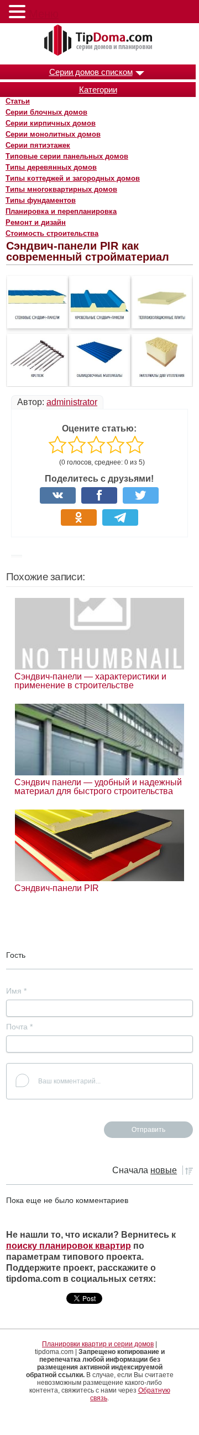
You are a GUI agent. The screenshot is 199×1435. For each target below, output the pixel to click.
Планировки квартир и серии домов (98, 1344)
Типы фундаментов (41, 200)
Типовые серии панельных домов (67, 156)
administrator (71, 402)
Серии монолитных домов (53, 134)
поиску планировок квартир (68, 1245)
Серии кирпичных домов (51, 123)
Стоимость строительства (52, 233)
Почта (19, 1026)
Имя (16, 990)
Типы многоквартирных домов (61, 189)
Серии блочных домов (46, 112)
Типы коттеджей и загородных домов (73, 178)
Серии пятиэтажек (38, 145)
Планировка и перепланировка (61, 211)
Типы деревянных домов (51, 167)
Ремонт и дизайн (36, 222)
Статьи (18, 101)
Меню (44, 14)
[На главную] (99, 40)
